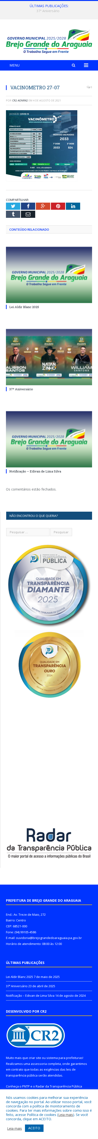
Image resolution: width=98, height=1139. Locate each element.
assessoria (39, 1064)
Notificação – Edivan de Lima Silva (35, 471)
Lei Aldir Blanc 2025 (24, 307)
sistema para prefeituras (64, 1058)
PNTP (26, 1086)
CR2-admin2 (20, 100)
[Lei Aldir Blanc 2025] (49, 275)
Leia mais (65, 1114)
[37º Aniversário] (49, 357)
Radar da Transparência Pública (59, 1086)
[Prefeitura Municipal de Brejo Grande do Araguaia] (49, 40)
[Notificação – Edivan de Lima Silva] (49, 439)
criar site (35, 1058)
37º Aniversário (47, 11)
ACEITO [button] (34, 1128)
